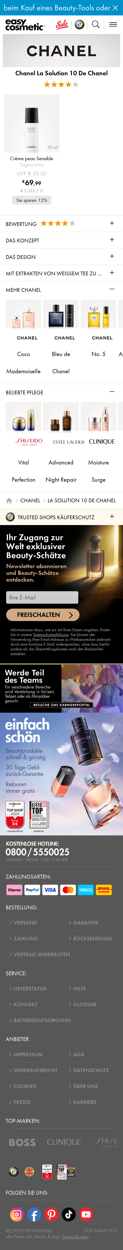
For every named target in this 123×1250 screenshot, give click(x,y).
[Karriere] (61, 689)
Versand (25, 922)
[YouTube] (86, 1214)
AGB (78, 1054)
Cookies (25, 1086)
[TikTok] (68, 1214)
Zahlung (26, 938)
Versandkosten (75, 1237)
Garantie (86, 922)
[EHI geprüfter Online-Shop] (29, 1172)
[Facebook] (34, 1214)
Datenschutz (91, 1070)
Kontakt (26, 1004)
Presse (22, 1102)
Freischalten (38, 615)
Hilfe (79, 988)
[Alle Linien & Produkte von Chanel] (61, 50)
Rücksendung (92, 938)
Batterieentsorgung (42, 1020)
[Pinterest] (51, 1214)
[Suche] (95, 25)
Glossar (84, 1004)
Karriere (85, 1102)
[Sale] (62, 25)
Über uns (85, 1086)
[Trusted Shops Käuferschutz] (13, 1172)
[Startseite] (9, 500)
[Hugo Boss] (22, 1142)
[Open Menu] (26, 25)
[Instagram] (17, 1214)
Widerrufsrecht (35, 1070)
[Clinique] (64, 1142)
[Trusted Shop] (79, 25)
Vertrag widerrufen (42, 954)
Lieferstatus (30, 988)
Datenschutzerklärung (51, 634)
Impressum (28, 1054)
